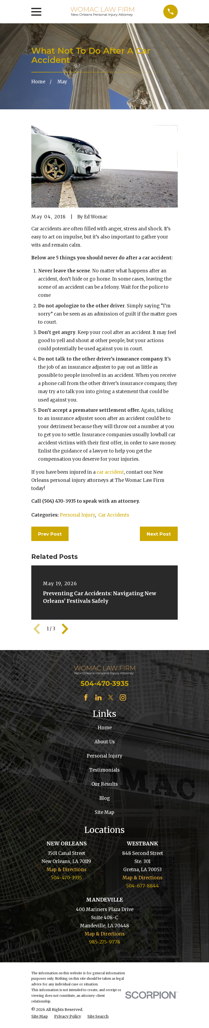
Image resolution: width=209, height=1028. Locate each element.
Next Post (159, 534)
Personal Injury (77, 515)
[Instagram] (123, 697)
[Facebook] (86, 697)
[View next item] (65, 628)
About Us (104, 742)
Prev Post (50, 534)
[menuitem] (39, 1016)
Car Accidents (113, 515)
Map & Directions (67, 870)
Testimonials (104, 770)
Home (105, 728)
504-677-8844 (142, 886)
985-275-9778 (104, 942)
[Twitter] (110, 697)
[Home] (102, 11)
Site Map (104, 812)
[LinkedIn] (98, 697)
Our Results (104, 784)
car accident (110, 472)
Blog (104, 798)
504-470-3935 (105, 683)
